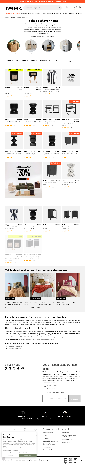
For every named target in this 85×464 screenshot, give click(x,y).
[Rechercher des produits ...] (59, 7)
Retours (45, 435)
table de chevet (50, 28)
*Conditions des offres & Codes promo (69, 435)
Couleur (8, 60)
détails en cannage (32, 335)
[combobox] (70, 61)
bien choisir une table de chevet (45, 339)
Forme (24, 60)
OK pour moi (27, 455)
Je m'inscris (74, 398)
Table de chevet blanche (15, 346)
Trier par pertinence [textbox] (71, 61)
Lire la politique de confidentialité (10, 450)
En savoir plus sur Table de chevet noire (42, 36)
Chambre (12, 17)
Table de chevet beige (14, 348)
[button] (3, 459)
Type (16, 60)
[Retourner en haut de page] (81, 460)
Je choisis (10, 455)
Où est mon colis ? (48, 432)
